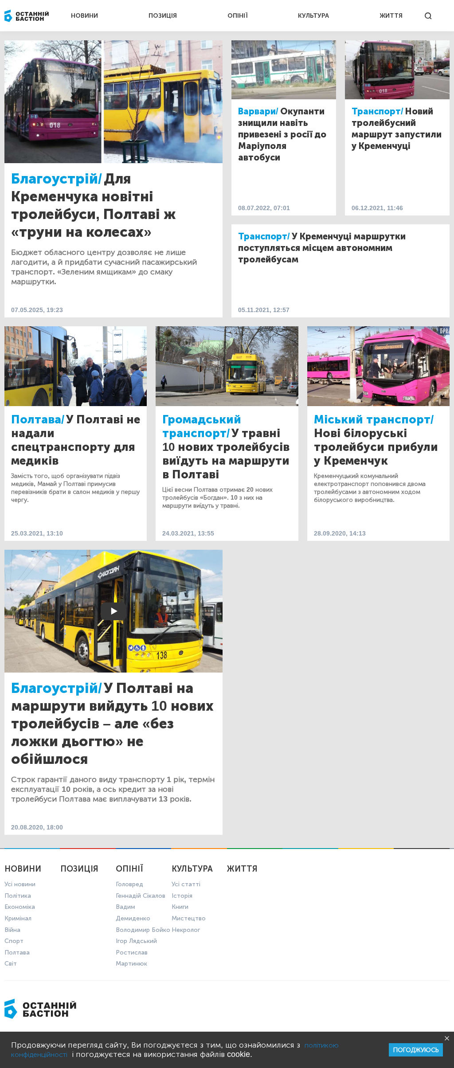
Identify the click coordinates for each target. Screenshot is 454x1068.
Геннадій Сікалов (140, 896)
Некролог (186, 930)
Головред (129, 884)
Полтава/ (37, 419)
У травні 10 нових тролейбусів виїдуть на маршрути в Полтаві (226, 453)
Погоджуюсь (415, 1050)
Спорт (13, 941)
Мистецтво (189, 918)
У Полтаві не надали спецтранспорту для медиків (75, 440)
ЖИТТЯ (391, 16)
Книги (180, 907)
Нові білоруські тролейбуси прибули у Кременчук (376, 447)
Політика (17, 896)
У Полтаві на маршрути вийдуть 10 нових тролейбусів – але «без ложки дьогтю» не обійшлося (112, 723)
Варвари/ (258, 111)
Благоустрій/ (56, 178)
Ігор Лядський (136, 941)
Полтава (17, 952)
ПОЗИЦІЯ (163, 16)
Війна (12, 930)
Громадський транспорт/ (201, 426)
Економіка (19, 907)
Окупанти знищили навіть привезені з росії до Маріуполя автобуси (282, 134)
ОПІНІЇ (237, 16)
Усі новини (19, 884)
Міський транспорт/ (374, 419)
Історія (182, 896)
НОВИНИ (84, 16)
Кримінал (17, 918)
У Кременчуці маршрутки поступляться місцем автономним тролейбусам (322, 248)
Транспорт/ (377, 111)
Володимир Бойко (143, 930)
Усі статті (186, 884)
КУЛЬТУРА (313, 16)
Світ (10, 963)
